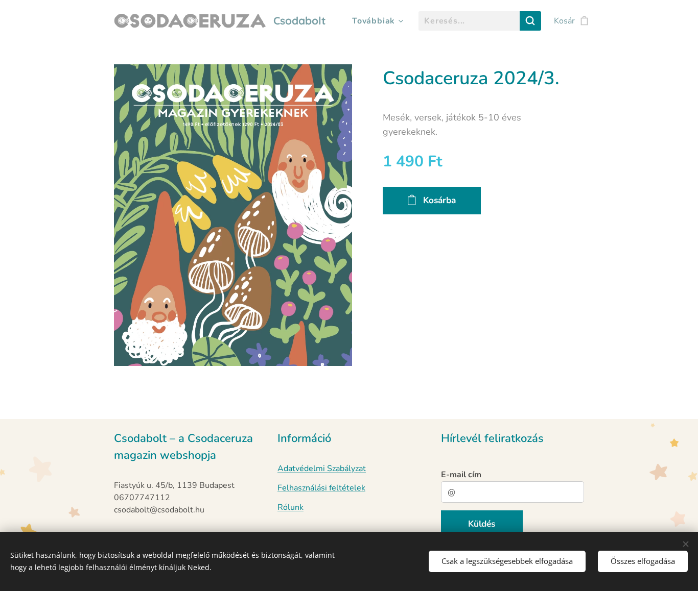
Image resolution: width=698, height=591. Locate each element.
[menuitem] (376, 21)
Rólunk (290, 507)
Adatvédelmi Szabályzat (321, 468)
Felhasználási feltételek (321, 488)
